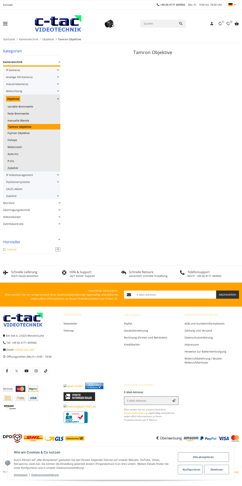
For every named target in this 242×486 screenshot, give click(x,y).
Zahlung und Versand (198, 330)
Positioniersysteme (18, 182)
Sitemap (69, 330)
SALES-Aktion (14, 189)
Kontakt (8, 5)
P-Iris (11, 161)
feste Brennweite (18, 113)
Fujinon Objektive (19, 133)
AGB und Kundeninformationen (205, 323)
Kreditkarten (132, 344)
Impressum (20, 474)
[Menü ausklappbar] (5, 23)
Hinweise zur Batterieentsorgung (205, 351)
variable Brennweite (20, 106)
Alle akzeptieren (203, 457)
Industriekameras (17, 84)
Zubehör (13, 168)
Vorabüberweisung (136, 330)
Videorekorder (12, 217)
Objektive (13, 99)
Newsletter (70, 323)
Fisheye (12, 140)
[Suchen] (181, 24)
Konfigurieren (191, 469)
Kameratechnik (12, 62)
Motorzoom (15, 147)
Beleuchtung (14, 91)
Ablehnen (216, 469)
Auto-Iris (13, 154)
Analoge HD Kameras (19, 77)
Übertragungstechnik (16, 210)
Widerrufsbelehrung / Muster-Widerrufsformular (204, 360)
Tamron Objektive (19, 127)
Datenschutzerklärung (45, 474)
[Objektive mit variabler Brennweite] (109, 23)
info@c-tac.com (24, 349)
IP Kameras (13, 70)
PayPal (128, 323)
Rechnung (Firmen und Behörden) (145, 337)
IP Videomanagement (19, 175)
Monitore (9, 203)
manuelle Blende (18, 120)
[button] (232, 4)
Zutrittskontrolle (13, 224)
